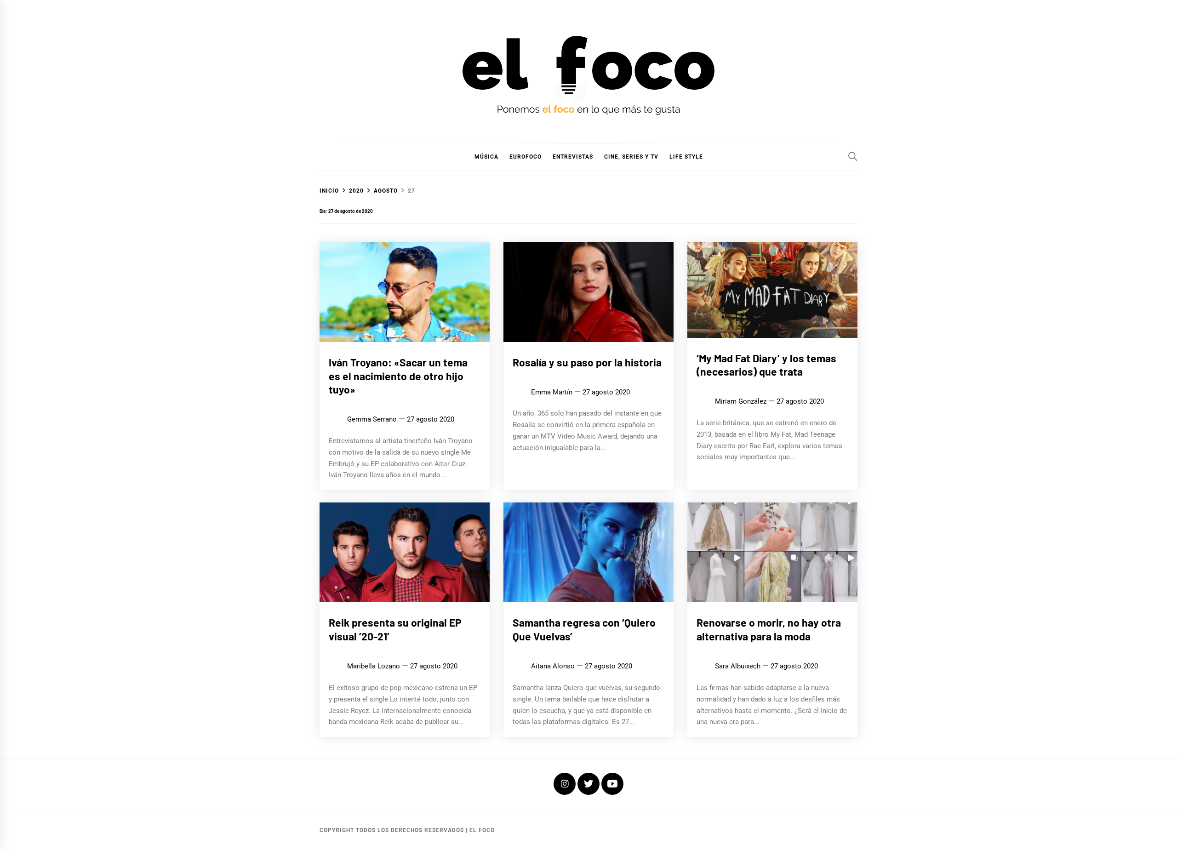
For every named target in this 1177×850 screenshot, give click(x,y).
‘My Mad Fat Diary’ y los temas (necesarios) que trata (766, 365)
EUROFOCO (525, 157)
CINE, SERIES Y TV (631, 157)
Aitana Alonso (553, 666)
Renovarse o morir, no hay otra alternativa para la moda (769, 629)
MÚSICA (486, 157)
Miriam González (740, 401)
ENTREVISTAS (573, 157)
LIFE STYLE (686, 157)
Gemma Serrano (372, 419)
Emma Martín (551, 392)
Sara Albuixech (737, 666)
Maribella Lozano (373, 666)
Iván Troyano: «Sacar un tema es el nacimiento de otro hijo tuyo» (398, 376)
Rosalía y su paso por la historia (587, 362)
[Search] (852, 156)
